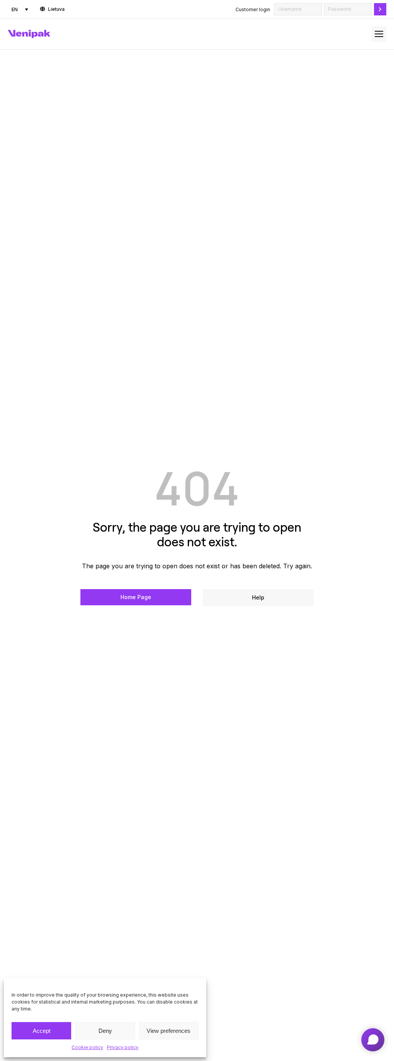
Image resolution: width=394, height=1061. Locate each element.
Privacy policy (123, 1047)
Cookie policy (87, 1047)
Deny (105, 1030)
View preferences (168, 1030)
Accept (41, 1030)
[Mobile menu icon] (379, 34)
